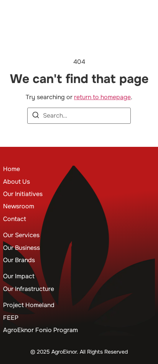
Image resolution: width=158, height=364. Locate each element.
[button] (148, 13)
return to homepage (102, 97)
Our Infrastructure (28, 289)
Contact (14, 219)
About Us (16, 182)
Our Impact (19, 276)
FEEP (10, 318)
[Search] (36, 116)
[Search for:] (79, 116)
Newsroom (18, 206)
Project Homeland (28, 305)
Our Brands (19, 260)
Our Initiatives (23, 194)
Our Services (21, 235)
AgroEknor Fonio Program (40, 330)
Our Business (21, 248)
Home (11, 169)
